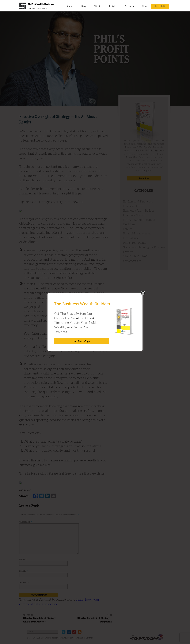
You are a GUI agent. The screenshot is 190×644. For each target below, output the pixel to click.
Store (144, 6)
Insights (113, 6)
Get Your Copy (81, 341)
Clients (97, 6)
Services (129, 6)
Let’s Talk (160, 6)
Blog (83, 6)
